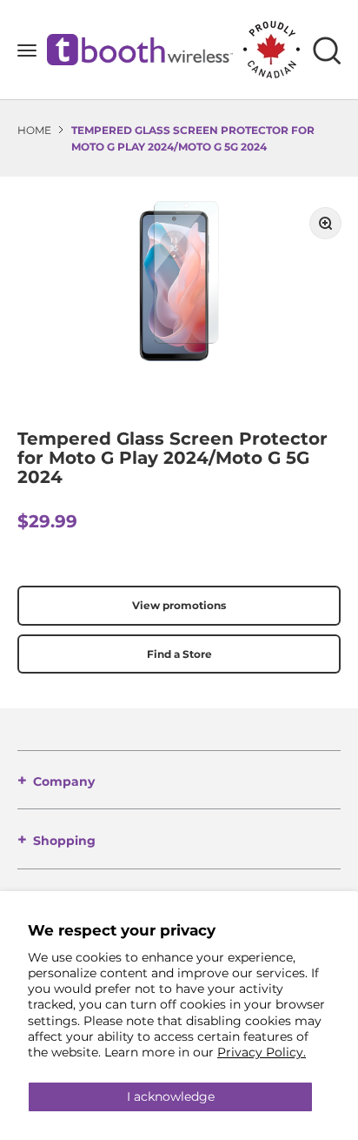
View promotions (179, 605)
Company (64, 781)
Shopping (64, 840)
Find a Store (179, 654)
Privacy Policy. (261, 1052)
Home (34, 130)
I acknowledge (171, 1096)
